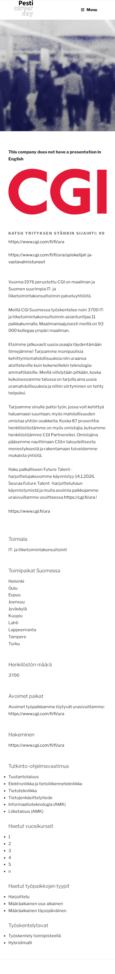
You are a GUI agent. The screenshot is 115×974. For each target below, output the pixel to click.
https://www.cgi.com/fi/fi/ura (36, 241)
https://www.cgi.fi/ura (29, 511)
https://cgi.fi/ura (79, 497)
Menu (92, 9)
